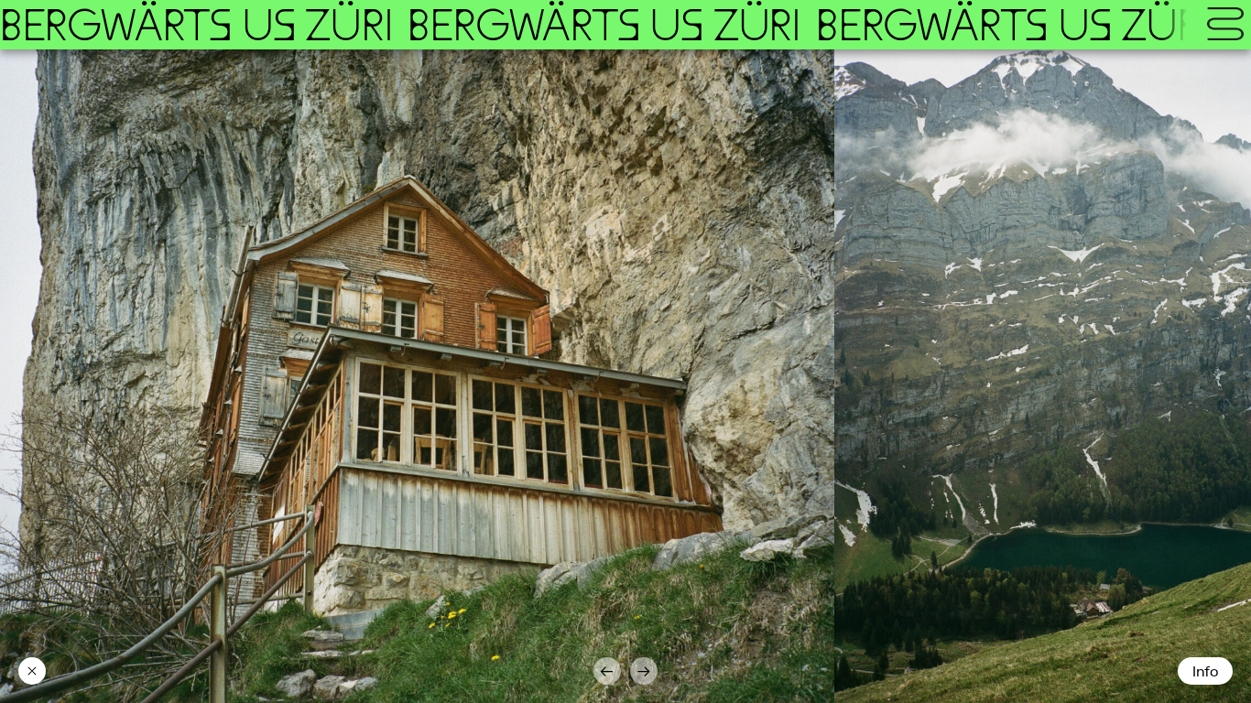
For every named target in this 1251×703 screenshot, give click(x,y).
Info (1205, 672)
